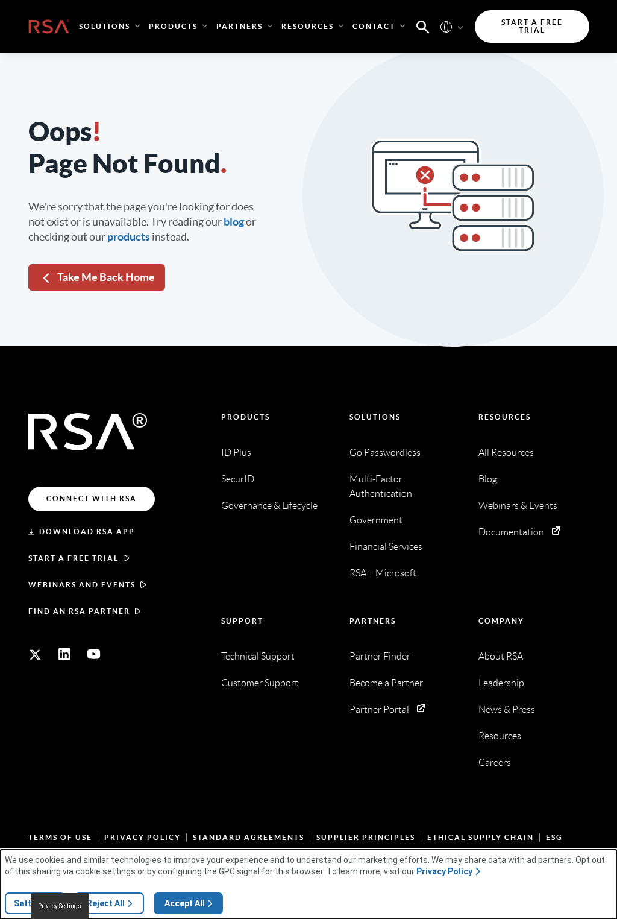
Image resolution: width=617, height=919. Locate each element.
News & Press (506, 709)
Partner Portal (379, 709)
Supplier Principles (365, 837)
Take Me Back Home (106, 277)
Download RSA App (87, 531)
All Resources (506, 452)
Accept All (184, 903)
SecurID (237, 479)
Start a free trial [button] (532, 26)
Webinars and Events (82, 585)
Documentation (511, 532)
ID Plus (236, 452)
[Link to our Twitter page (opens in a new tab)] (35, 654)
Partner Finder (379, 656)
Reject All (106, 903)
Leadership (501, 683)
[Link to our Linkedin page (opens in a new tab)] (64, 654)
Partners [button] (239, 26)
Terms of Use (60, 837)
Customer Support (259, 683)
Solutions (375, 417)
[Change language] (446, 26)
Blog (487, 479)
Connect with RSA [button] (91, 498)
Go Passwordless (385, 452)
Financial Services (385, 547)
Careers (494, 762)
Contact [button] (373, 26)
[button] (423, 26)
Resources (504, 417)
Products (245, 417)
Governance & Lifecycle (269, 506)
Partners (372, 621)
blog (234, 221)
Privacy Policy (142, 837)
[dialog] (308, 884)
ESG (554, 837)
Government (375, 520)
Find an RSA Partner (79, 611)
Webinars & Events (517, 506)
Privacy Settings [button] (59, 906)
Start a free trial (73, 558)
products (128, 236)
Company (501, 621)
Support (242, 621)
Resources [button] (307, 26)
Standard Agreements (248, 837)
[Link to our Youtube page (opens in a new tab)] (94, 654)
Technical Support (258, 656)
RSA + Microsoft (382, 573)
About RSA (500, 656)
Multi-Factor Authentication (380, 486)
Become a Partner (386, 683)
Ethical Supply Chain (480, 837)
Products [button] (173, 26)
